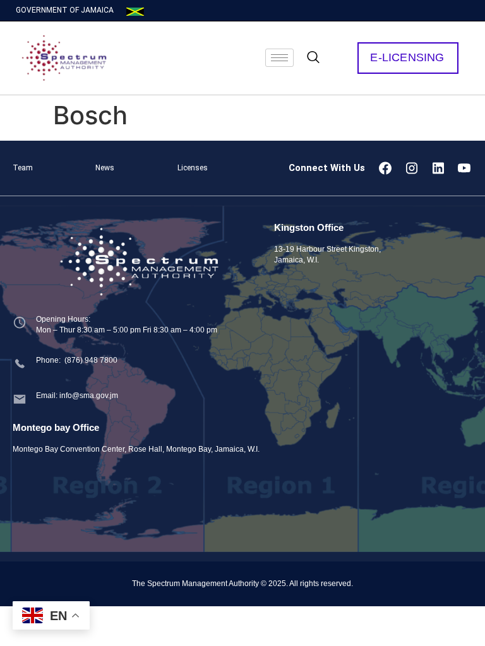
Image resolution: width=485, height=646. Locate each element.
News (104, 167)
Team (23, 167)
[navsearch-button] (313, 58)
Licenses (192, 167)
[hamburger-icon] (279, 58)
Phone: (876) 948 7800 (76, 360)
